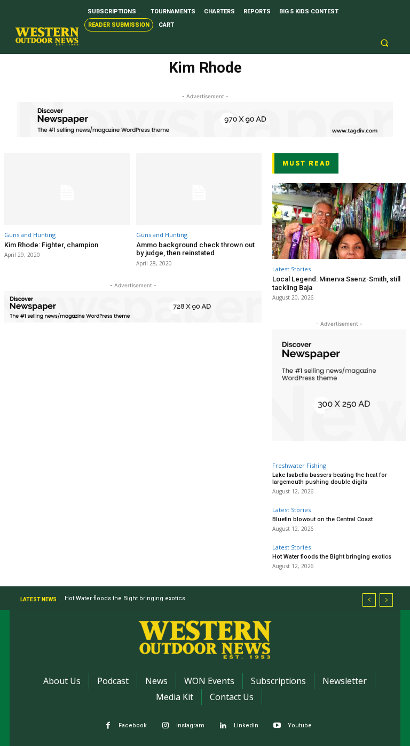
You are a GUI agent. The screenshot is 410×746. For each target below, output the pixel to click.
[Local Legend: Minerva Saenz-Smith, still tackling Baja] (339, 221)
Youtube (300, 725)
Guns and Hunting (30, 235)
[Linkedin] (223, 726)
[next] (386, 600)
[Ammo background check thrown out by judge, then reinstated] (199, 189)
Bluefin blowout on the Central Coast (322, 519)
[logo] (47, 36)
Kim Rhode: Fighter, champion (51, 245)
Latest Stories (291, 269)
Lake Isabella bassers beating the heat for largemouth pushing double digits (329, 478)
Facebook (133, 725)
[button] (384, 43)
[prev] (369, 600)
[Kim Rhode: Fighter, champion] (67, 189)
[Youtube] (277, 726)
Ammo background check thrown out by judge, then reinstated (195, 249)
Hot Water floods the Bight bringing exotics (331, 556)
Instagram (190, 725)
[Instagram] (165, 726)
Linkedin (246, 725)
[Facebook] (108, 726)
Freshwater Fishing (299, 465)
